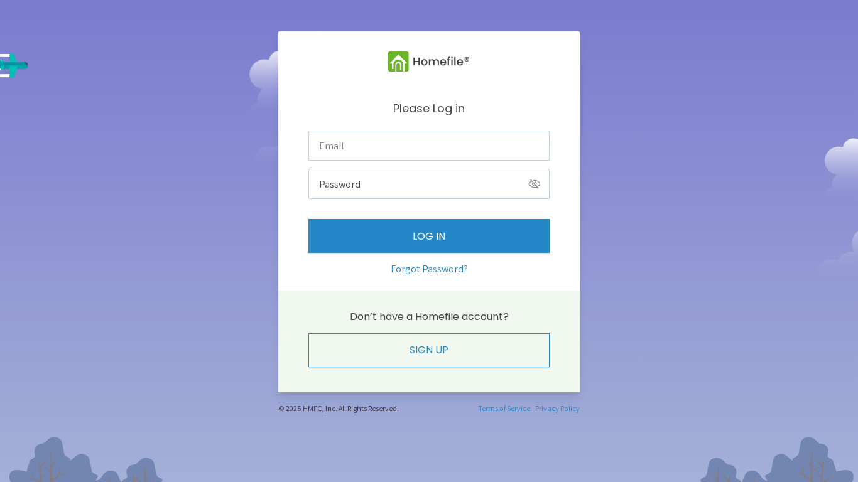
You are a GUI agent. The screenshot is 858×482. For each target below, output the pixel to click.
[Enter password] (534, 184)
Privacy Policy (557, 408)
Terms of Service (504, 408)
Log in (429, 236)
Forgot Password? (429, 269)
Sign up (429, 350)
